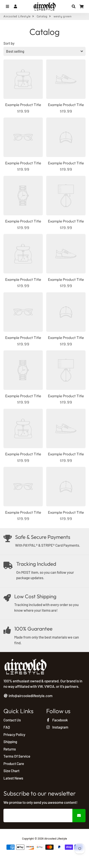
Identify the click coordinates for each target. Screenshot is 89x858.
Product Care (13, 763)
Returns (9, 749)
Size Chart (11, 770)
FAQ (6, 727)
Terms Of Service (16, 756)
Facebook (60, 720)
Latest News (13, 778)
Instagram (60, 727)
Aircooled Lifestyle (17, 16)
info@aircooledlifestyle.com (30, 695)
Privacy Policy (14, 734)
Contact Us (12, 720)
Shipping (10, 741)
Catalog (42, 16)
